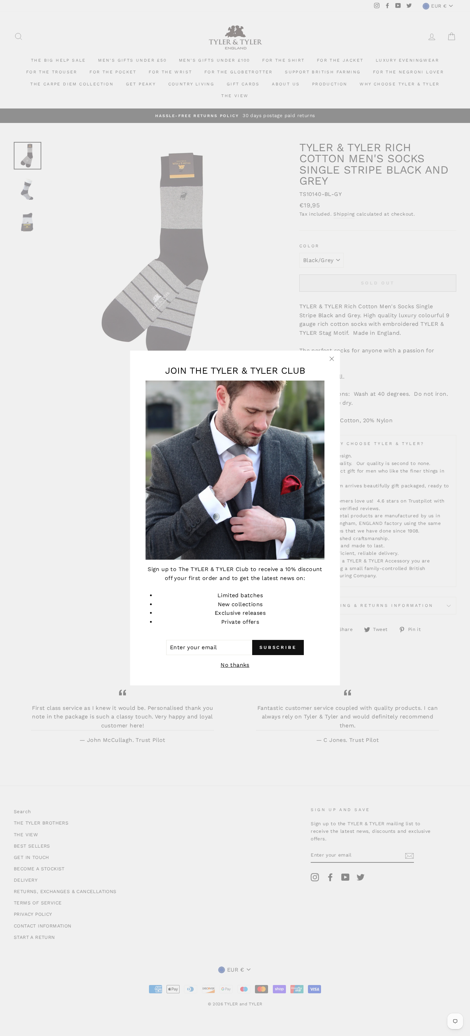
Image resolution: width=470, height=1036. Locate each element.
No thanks (235, 665)
